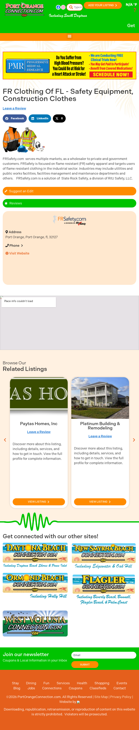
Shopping (101, 683)
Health (82, 683)
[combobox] (74, 7)
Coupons (75, 688)
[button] (70, 36)
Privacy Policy (120, 697)
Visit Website (19, 253)
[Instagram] (63, 7)
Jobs (31, 688)
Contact (119, 688)
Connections (52, 688)
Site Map (101, 697)
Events (122, 683)
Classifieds (98, 688)
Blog (16, 688)
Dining (31, 683)
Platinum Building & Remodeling (100, 426)
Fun (46, 683)
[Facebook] (58, 7)
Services (63, 683)
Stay (15, 683)
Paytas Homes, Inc (39, 423)
